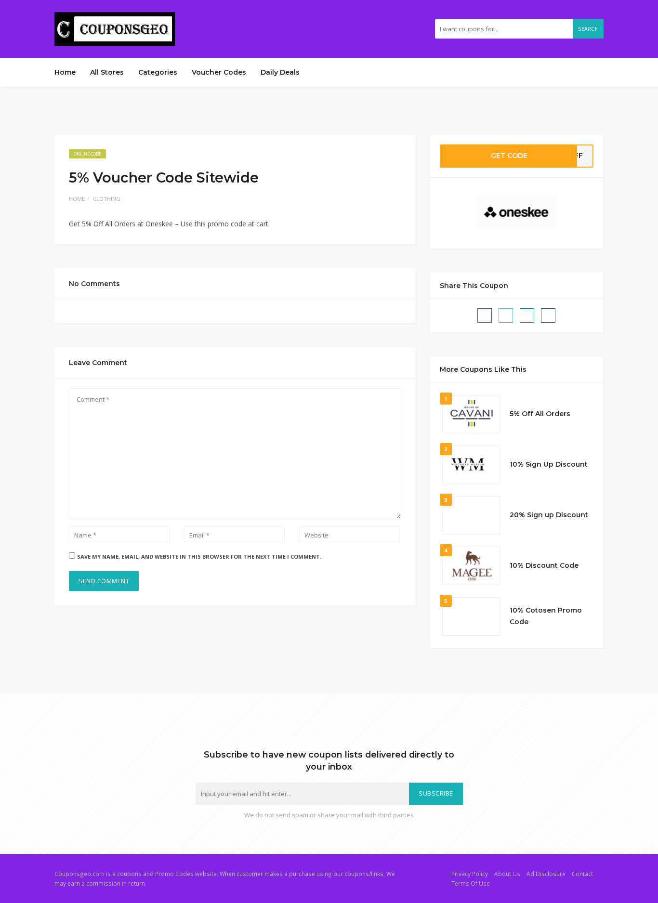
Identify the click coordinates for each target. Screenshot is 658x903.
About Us (507, 873)
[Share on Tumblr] (548, 315)
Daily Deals (280, 72)
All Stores (107, 72)
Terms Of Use (470, 883)
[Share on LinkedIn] (527, 315)
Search (588, 29)
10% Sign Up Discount (549, 464)
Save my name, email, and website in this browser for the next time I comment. (199, 556)
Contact (582, 873)
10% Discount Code (544, 565)
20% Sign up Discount (549, 514)
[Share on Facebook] (484, 315)
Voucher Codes (219, 72)
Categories (157, 72)
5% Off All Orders (540, 413)
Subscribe (436, 793)
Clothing (106, 198)
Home (65, 72)
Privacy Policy (469, 873)
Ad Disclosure (546, 873)
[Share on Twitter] (506, 315)
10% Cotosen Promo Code (546, 616)
